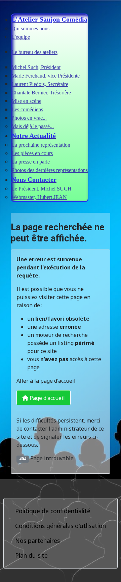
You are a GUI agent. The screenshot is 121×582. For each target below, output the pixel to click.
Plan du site (31, 555)
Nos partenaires (37, 540)
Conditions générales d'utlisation (60, 526)
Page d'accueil (46, 398)
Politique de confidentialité (52, 511)
